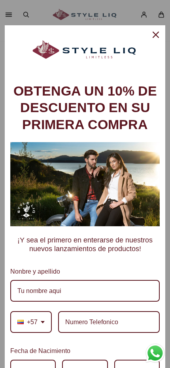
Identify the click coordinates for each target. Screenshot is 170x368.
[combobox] (31, 322)
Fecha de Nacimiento (40, 350)
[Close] (155, 34)
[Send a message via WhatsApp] (155, 353)
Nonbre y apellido (35, 271)
